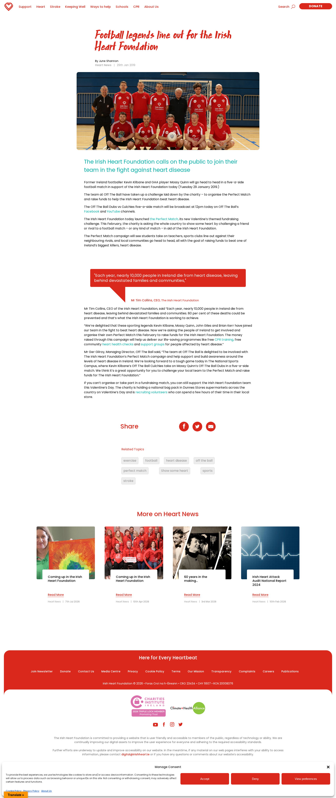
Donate (315, 6)
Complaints (247, 671)
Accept (204, 778)
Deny (255, 778)
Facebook (91, 211)
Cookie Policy (13, 791)
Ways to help (100, 6)
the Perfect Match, (164, 219)
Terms (176, 671)
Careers (268, 671)
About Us (46, 791)
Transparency (221, 671)
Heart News (103, 65)
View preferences (306, 778)
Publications (290, 671)
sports (208, 470)
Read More (56, 595)
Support (25, 6)
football (151, 460)
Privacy (133, 671)
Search (283, 6)
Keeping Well (75, 6)
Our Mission (196, 671)
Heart (40, 6)
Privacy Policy (31, 791)
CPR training (224, 339)
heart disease (176, 460)
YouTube (113, 211)
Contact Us (86, 671)
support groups (152, 344)
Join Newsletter (42, 671)
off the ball (204, 460)
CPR (136, 6)
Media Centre (110, 671)
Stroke (55, 6)
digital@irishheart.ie (135, 754)
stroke (128, 481)
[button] (328, 767)
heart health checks (117, 344)
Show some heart (174, 470)
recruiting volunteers (151, 392)
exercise (129, 460)
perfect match (134, 470)
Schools (122, 6)
